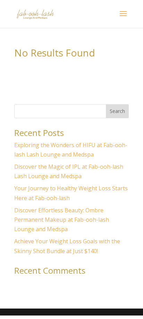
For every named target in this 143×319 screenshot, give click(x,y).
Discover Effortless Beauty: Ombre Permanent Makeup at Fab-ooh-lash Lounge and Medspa (61, 219)
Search (117, 111)
